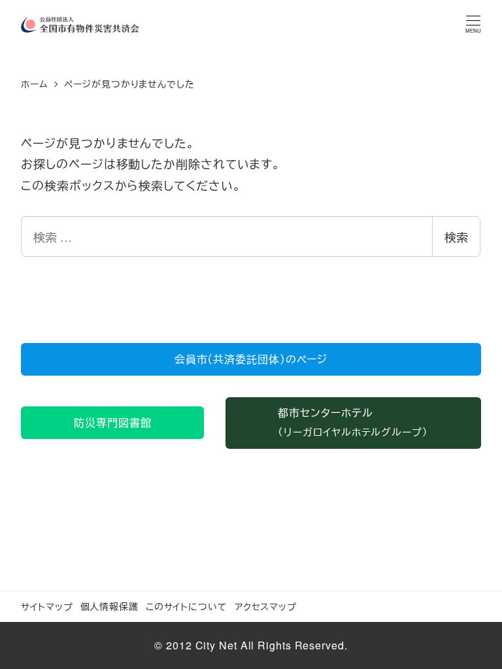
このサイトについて (186, 606)
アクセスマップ (266, 606)
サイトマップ (47, 606)
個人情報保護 (109, 606)
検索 (456, 236)
